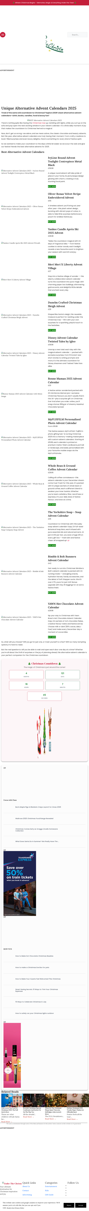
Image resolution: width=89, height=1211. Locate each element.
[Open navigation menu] (2, 34)
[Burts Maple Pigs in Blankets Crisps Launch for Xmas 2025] (7, 807)
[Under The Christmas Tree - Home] (12, 1183)
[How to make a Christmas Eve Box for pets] (7, 967)
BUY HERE (52, 186)
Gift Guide (49, 1195)
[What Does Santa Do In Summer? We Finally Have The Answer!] (7, 841)
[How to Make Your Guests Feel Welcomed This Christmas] (7, 979)
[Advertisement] (43, 86)
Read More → (6, 1122)
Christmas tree (38, 123)
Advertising (27, 1195)
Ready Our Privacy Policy (15, 1208)
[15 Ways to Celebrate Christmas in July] (7, 1002)
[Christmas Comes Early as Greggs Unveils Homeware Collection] (7, 830)
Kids (47, 1190)
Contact (25, 1190)
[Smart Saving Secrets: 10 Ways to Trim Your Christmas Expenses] (7, 990)
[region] (44, 1204)
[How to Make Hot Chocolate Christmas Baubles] (7, 956)
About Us (26, 1186)
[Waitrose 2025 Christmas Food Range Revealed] (7, 818)
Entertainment (51, 1186)
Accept (80, 1205)
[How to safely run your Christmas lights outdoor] (7, 1013)
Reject (69, 1205)
